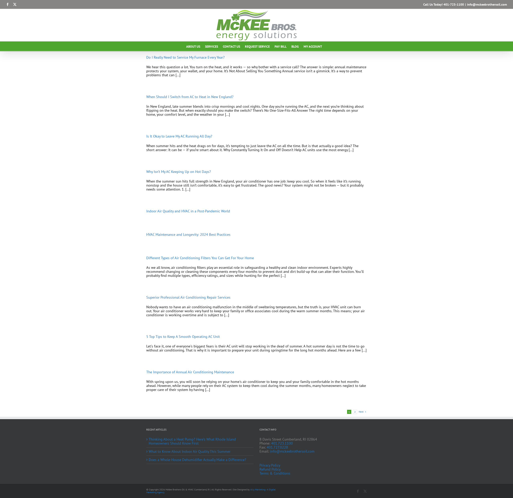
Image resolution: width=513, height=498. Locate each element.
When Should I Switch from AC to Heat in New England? (189, 96)
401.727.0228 (277, 447)
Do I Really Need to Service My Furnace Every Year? (185, 57)
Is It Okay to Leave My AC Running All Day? (179, 136)
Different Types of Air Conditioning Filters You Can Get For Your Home (200, 258)
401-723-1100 (453, 4)
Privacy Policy (270, 465)
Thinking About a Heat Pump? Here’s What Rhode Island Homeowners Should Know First (192, 441)
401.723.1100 (282, 443)
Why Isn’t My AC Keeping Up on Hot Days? (178, 171)
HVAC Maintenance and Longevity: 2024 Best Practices (188, 234)
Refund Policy (270, 469)
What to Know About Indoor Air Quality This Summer (189, 452)
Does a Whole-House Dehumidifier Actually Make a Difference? (197, 460)
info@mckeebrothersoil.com (487, 4)
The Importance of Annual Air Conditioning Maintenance (190, 372)
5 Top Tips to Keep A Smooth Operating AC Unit (183, 336)
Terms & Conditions (275, 473)
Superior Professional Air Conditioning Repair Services (188, 297)
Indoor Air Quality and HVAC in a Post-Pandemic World (188, 211)
